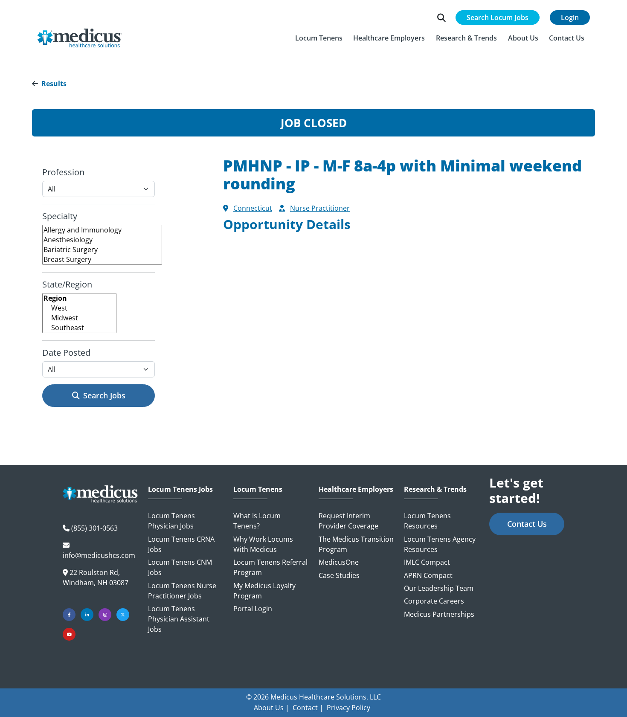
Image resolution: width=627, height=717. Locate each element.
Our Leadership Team (438, 588)
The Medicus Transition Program (356, 544)
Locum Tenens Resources (427, 521)
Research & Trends (435, 489)
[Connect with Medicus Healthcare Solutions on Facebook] (69, 614)
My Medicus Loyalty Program (264, 591)
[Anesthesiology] (102, 240)
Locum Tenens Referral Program (270, 567)
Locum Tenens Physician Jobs (171, 521)
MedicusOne (339, 562)
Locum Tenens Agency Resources (440, 544)
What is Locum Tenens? (257, 521)
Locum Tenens (257, 489)
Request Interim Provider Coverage (348, 521)
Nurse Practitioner (320, 208)
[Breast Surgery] (102, 259)
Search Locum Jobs (497, 17)
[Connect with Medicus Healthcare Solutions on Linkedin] (87, 614)
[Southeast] (79, 328)
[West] (79, 308)
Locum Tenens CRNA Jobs (181, 544)
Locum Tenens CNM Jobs (180, 567)
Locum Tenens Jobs (180, 489)
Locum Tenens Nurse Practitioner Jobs (182, 591)
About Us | (271, 707)
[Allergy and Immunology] (102, 230)
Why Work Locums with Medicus (263, 544)
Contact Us (527, 524)
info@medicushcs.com (99, 555)
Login (570, 17)
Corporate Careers (434, 601)
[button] (319, 37)
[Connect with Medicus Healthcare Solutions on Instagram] (105, 614)
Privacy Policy (348, 707)
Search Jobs (104, 395)
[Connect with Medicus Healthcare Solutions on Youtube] (69, 634)
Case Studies (339, 575)
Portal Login (252, 608)
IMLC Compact (427, 562)
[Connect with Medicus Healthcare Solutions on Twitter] (122, 614)
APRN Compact (428, 575)
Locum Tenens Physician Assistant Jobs (178, 619)
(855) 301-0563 (94, 528)
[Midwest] (79, 318)
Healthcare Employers (356, 489)
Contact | (308, 707)
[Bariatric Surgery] (102, 250)
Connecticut (252, 208)
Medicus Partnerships (439, 614)
